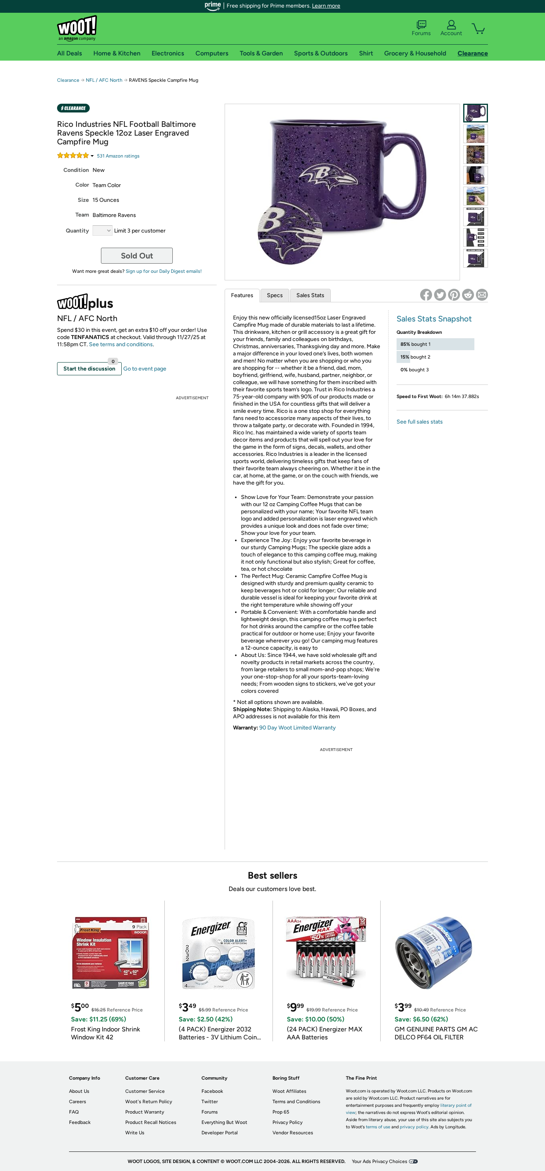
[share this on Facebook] (426, 295)
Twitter (209, 1101)
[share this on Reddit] (468, 295)
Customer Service (145, 1091)
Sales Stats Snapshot (434, 318)
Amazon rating (118, 156)
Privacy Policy (287, 1122)
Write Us (134, 1133)
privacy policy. (414, 1127)
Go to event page (144, 368)
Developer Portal (219, 1133)
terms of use (378, 1127)
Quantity (77, 230)
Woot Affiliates (289, 1091)
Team (82, 214)
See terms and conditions (121, 344)
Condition (76, 170)
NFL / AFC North (104, 80)
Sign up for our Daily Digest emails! (164, 271)
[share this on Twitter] (440, 295)
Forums (421, 33)
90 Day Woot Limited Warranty (297, 727)
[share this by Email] (482, 295)
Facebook (212, 1091)
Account (451, 33)
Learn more (326, 5)
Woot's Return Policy (148, 1101)
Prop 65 (280, 1112)
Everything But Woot (224, 1122)
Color (82, 184)
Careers (77, 1101)
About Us (79, 1091)
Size (83, 200)
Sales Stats (310, 295)
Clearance (68, 80)
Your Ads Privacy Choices (379, 1161)
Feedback (80, 1122)
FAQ (74, 1112)
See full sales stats (420, 421)
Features (242, 295)
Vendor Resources (292, 1133)
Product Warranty (144, 1112)
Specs (275, 295)
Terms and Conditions (296, 1101)
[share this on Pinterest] (454, 295)
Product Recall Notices (150, 1122)
